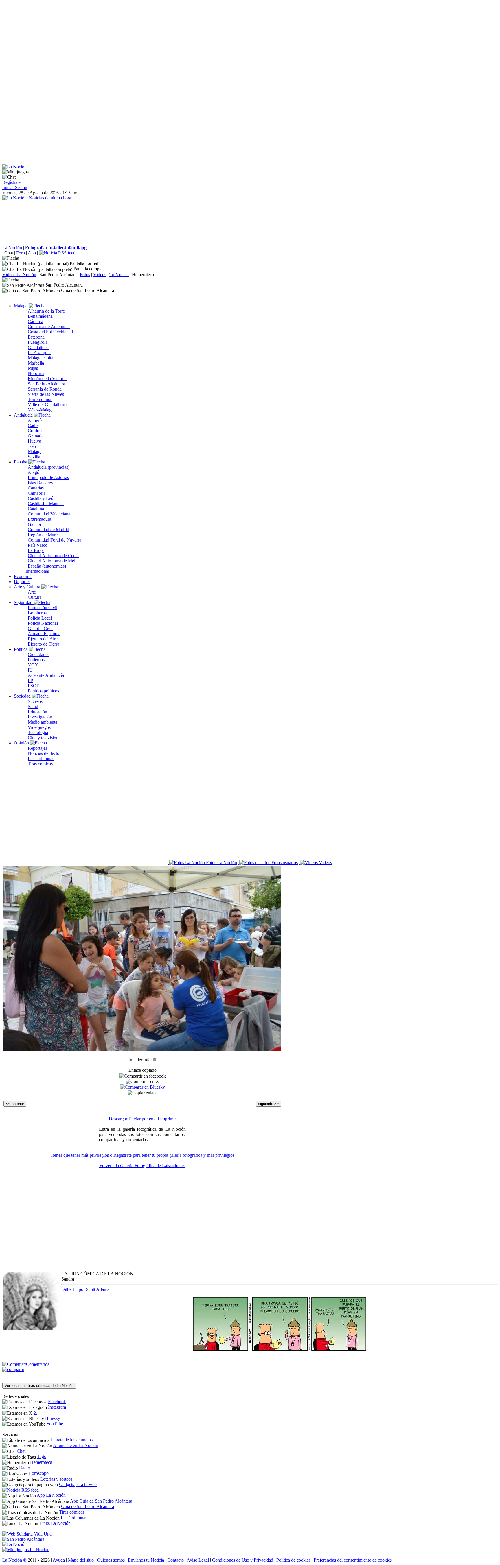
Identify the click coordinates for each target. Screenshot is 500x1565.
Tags (41, 1456)
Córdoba (36, 430)
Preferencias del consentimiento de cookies (353, 1559)
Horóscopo (38, 1473)
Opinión (22, 742)
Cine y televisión (43, 737)
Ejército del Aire (43, 638)
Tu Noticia (119, 274)
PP (30, 680)
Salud (33, 706)
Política (21, 649)
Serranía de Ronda (45, 389)
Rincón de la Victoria (47, 378)
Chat (8, 252)
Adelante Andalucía (46, 675)
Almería (35, 420)
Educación (37, 711)
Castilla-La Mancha (46, 503)
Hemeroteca (143, 274)
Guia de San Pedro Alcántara (87, 1506)
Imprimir (168, 1118)
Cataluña (36, 508)
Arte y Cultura (27, 586)
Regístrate (11, 182)
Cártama (35, 321)
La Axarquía (39, 352)
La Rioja (36, 550)
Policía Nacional (43, 623)
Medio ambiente (42, 722)
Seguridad (24, 602)
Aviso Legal (198, 1559)
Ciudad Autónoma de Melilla (54, 560)
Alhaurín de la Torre (46, 310)
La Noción (12, 247)
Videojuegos (39, 727)
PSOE (33, 685)
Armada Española (44, 633)
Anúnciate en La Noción (75, 1445)
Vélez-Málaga (41, 409)
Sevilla (34, 456)
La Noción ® (14, 1559)
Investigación (40, 716)
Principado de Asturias (48, 477)
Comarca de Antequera (49, 326)
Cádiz (33, 425)
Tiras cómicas (40, 763)
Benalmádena (40, 316)
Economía (23, 576)
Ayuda (59, 1559)
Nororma (36, 373)
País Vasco (37, 545)
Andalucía (24, 415)
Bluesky (52, 1418)
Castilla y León (42, 498)
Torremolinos (40, 399)
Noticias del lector (44, 753)
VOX (33, 664)
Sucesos (35, 701)
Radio (24, 1467)
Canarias (36, 487)
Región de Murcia (44, 534)
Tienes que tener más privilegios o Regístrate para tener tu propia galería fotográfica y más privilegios (142, 1155)
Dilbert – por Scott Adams (85, 1289)
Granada (35, 435)
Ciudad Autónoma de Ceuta (53, 555)
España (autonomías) (47, 565)
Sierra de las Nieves (46, 394)
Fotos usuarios (284, 862)
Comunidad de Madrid (48, 529)
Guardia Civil (40, 628)
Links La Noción (55, 1523)
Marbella (36, 363)
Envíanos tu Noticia (146, 1559)
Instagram (57, 1407)
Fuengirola (37, 342)
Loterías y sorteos (56, 1479)
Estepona (36, 337)
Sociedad (23, 696)
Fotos (85, 274)
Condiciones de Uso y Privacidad (242, 1559)
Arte (32, 592)
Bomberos (37, 612)
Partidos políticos (43, 690)
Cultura (34, 597)
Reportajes (37, 748)
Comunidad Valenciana (49, 513)
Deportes (22, 581)
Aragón (35, 472)
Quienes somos (111, 1559)
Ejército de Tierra (43, 644)
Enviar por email (143, 1118)
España (21, 461)
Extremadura (39, 519)
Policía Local (40, 618)
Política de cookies (293, 1559)
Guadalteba (38, 347)
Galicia (34, 524)
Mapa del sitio (81, 1559)
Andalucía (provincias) (48, 467)
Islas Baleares (40, 482)
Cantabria (36, 493)
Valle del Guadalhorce (48, 404)
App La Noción (51, 1495)
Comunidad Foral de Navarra (54, 539)
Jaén (32, 446)
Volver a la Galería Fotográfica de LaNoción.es (142, 1165)
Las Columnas (41, 758)
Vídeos (99, 274)
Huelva (34, 441)
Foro (20, 252)
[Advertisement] (176, 42)
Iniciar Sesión (14, 187)
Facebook (57, 1401)
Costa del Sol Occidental (50, 331)
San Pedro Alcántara (58, 274)
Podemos (36, 659)
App (32, 252)
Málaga (21, 305)
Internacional (37, 571)
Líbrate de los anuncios (71, 1439)
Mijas (33, 368)
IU (30, 670)
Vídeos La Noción (19, 274)
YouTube (54, 1423)
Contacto (175, 1559)
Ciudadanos (38, 654)
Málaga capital (41, 357)
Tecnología (38, 732)
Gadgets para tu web (78, 1484)
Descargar (118, 1118)
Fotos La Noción (221, 862)
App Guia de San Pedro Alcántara (101, 1501)
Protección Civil (42, 607)
